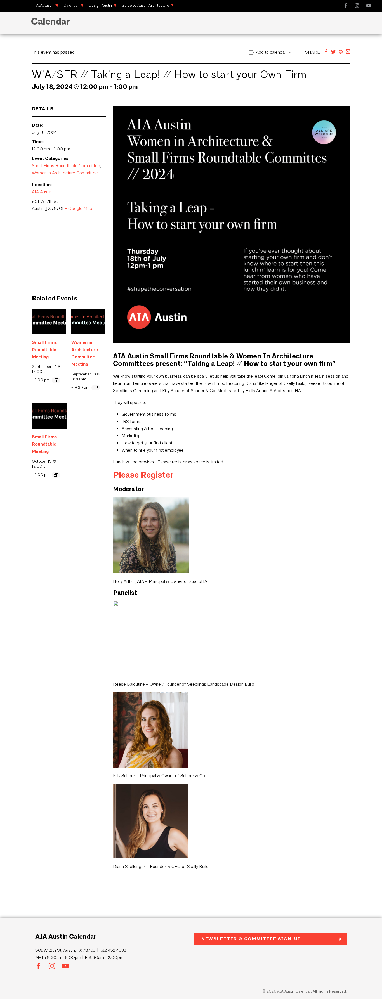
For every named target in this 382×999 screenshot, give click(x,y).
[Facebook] (326, 52)
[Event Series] (56, 380)
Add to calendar (271, 52)
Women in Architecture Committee (65, 173)
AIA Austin (45, 5)
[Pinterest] (340, 52)
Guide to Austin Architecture (145, 5)
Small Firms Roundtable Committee (66, 165)
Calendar (71, 5)
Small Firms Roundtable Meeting (44, 349)
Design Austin (100, 5)
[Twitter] (333, 52)
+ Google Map (78, 208)
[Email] (348, 52)
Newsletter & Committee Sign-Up (251, 938)
